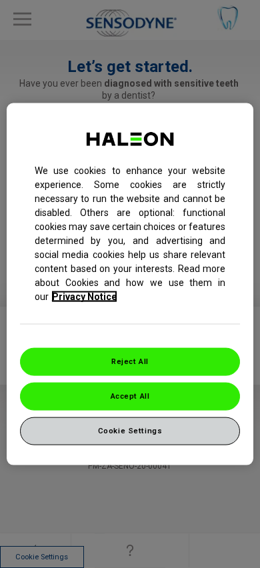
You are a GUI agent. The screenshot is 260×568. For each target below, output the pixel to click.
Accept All (130, 396)
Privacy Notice (84, 296)
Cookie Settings (130, 430)
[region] (130, 284)
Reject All (130, 361)
